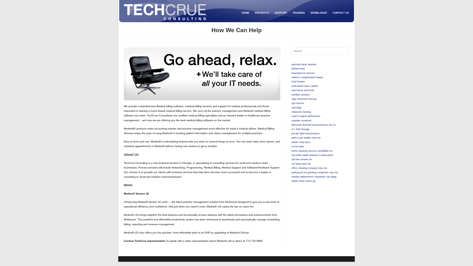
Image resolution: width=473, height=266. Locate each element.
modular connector (301, 120)
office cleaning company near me (309, 168)
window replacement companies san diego (314, 176)
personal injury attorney (304, 64)
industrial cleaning (301, 111)
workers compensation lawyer (307, 77)
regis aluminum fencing (304, 99)
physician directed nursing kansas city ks (314, 124)
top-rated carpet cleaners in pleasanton (312, 155)
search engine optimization (306, 116)
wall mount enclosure (303, 90)
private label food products (306, 133)
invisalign (297, 107)
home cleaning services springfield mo (312, 150)
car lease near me (301, 163)
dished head (298, 68)
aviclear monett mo (302, 159)
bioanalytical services (303, 73)
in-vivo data (298, 146)
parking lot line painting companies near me (315, 172)
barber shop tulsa (301, 142)
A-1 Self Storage (300, 129)
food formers (298, 81)
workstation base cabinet (305, 86)
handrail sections (301, 94)
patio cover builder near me (306, 137)
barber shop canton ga (303, 181)
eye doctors (298, 103)
